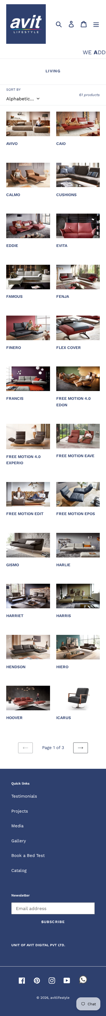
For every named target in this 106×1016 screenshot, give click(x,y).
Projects (19, 811)
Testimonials (24, 796)
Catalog (19, 870)
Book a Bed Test (28, 855)
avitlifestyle (60, 998)
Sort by (13, 90)
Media (17, 825)
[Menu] (96, 24)
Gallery (18, 840)
